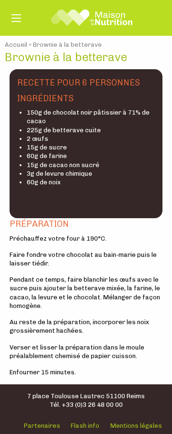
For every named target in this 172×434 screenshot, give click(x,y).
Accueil (16, 44)
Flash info (85, 425)
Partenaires (42, 425)
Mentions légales (136, 425)
